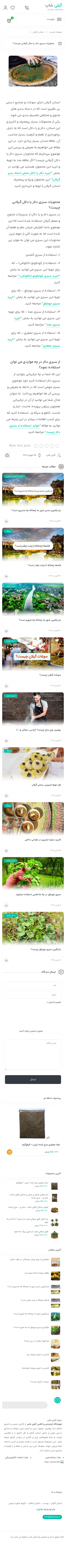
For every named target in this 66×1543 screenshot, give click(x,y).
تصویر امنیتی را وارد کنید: (31, 1031)
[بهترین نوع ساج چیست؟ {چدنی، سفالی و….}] (33, 710)
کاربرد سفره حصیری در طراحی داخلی (43, 840)
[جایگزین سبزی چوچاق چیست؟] (33, 930)
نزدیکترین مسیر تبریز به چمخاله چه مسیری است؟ (36, 510)
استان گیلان (38, 32)
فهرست (51, 19)
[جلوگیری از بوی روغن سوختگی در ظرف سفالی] (55, 1262)
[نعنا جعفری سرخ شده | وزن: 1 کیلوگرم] (33, 1123)
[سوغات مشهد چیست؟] (55, 1384)
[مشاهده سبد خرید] (9, 21)
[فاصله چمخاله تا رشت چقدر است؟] (33, 546)
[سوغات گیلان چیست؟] (33, 655)
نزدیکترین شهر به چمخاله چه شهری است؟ (40, 620)
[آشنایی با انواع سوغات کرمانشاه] (55, 1371)
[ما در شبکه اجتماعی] (19, 8)
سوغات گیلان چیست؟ (50, 675)
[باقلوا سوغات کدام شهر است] (55, 1276)
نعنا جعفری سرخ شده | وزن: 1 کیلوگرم (41, 1145)
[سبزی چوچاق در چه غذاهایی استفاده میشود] (33, 875)
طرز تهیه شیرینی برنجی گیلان (46, 785)
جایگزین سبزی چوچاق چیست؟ (46, 949)
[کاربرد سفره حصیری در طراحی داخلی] (33, 820)
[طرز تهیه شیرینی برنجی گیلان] (33, 765)
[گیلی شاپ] (53, 7)
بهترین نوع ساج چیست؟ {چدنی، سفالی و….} (38, 730)
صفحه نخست (55, 32)
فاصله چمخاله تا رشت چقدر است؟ (44, 565)
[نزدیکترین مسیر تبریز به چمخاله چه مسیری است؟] (33, 491)
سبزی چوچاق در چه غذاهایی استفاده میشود (38, 894)
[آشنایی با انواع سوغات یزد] (55, 1357)
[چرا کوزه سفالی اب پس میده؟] (55, 1343)
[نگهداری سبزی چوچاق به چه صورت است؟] (55, 1330)
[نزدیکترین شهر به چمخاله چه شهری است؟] (33, 601)
